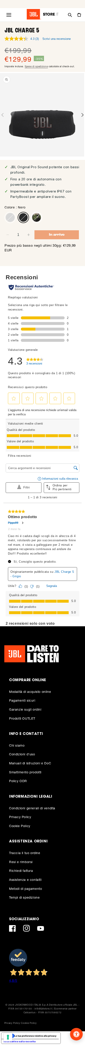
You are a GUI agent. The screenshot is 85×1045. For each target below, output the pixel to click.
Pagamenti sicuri (22, 700)
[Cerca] (69, 14)
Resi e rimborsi (21, 862)
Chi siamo (16, 745)
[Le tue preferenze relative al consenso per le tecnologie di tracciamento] (8, 1037)
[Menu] (9, 15)
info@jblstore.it (43, 1008)
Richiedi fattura (21, 871)
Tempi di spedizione (24, 897)
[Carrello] (78, 14)
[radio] (10, 217)
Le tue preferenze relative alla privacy (35, 1035)
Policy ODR (18, 781)
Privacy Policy (20, 817)
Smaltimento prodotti (25, 772)
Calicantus (30, 1012)
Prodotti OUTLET (22, 718)
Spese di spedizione (36, 66)
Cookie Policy (19, 826)
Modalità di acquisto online (30, 692)
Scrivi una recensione (56, 38)
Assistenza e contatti (25, 880)
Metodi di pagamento (25, 889)
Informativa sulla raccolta (20, 1041)
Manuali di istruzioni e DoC (30, 763)
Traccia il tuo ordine (24, 853)
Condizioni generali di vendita (32, 808)
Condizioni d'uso (22, 754)
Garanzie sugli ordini (25, 709)
